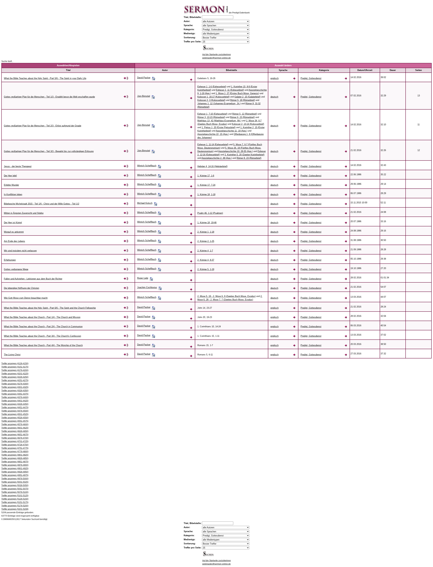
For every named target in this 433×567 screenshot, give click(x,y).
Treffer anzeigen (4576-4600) (14, 424)
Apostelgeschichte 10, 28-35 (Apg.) (235, 151)
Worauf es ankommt (14, 232)
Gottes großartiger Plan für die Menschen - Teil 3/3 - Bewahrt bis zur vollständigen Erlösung (49, 151)
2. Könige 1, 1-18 (205, 232)
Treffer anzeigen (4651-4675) (14, 434)
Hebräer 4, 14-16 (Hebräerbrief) (212, 166)
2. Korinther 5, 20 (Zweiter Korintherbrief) (244, 154)
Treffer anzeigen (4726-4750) (14, 445)
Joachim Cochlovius (147, 287)
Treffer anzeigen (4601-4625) (14, 428)
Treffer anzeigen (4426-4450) (14, 404)
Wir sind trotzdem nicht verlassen (20, 250)
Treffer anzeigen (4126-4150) (14, 363)
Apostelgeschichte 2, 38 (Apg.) (216, 158)
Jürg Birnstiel (143, 96)
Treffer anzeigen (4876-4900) (14, 465)
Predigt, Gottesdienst (311, 78)
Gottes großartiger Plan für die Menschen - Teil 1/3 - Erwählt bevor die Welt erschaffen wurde (49, 96)
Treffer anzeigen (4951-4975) (14, 475)
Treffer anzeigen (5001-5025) (14, 482)
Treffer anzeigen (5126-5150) (14, 499)
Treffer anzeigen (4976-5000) (14, 478)
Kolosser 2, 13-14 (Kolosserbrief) (248, 124)
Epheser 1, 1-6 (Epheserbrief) (211, 86)
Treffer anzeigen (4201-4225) (14, 373)
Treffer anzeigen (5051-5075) (14, 489)
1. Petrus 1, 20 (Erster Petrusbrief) (218, 127)
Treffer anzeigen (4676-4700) (14, 438)
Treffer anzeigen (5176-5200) (14, 506)
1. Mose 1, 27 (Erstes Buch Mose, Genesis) (237, 93)
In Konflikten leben (13, 194)
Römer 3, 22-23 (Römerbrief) (211, 117)
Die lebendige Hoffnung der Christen (21, 288)
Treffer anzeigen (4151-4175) (14, 367)
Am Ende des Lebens (14, 241)
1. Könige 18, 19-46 (206, 222)
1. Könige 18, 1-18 (206, 194)
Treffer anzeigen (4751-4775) (14, 448)
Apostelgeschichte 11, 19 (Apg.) (231, 131)
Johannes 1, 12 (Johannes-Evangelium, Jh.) (219, 103)
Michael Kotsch (144, 203)
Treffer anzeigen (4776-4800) (14, 451)
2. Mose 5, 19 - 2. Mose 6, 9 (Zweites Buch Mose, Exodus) (226, 296)
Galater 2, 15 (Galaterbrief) (247, 96)
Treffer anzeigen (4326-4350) (14, 390)
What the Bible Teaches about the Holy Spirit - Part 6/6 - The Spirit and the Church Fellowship (50, 308)
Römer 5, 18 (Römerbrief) (242, 100)
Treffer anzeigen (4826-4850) (14, 458)
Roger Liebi (142, 278)
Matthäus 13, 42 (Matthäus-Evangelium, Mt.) (219, 120)
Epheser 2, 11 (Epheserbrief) (230, 90)
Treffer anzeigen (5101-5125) (14, 495)
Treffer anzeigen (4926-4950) (14, 472)
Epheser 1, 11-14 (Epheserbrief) (212, 144)
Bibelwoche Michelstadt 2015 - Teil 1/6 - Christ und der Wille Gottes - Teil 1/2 (41, 203)
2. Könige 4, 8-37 (205, 260)
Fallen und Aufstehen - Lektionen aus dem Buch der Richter (33, 278)
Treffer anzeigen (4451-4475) (14, 407)
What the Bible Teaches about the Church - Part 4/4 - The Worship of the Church (43, 345)
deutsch (274, 96)
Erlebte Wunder (11, 185)
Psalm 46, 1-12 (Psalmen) (210, 213)
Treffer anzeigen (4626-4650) (14, 431)
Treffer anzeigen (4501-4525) (14, 414)
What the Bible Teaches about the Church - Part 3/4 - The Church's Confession (42, 336)
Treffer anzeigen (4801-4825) (14, 455)
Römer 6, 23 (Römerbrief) (242, 117)
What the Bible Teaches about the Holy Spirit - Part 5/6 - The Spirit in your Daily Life (45, 78)
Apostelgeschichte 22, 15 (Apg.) (213, 134)
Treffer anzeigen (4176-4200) (14, 370)
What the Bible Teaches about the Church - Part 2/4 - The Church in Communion (43, 326)
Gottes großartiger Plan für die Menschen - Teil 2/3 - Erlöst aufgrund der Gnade (42, 125)
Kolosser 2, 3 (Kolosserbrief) (211, 100)
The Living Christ (12, 354)
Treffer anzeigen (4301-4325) (14, 387)
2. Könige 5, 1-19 (205, 269)
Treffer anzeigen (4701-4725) (14, 441)
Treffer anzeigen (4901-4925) (14, 468)
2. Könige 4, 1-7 (205, 250)
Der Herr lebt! (10, 175)
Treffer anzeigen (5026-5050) (14, 485)
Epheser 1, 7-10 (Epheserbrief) (212, 114)
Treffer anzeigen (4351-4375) (14, 394)
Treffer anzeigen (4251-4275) (14, 380)
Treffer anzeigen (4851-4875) (14, 462)
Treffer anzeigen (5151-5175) (14, 502)
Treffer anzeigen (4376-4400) (14, 397)
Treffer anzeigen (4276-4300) (14, 384)
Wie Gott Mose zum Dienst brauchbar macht (26, 298)
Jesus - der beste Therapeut (17, 166)
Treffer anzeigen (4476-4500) (14, 411)
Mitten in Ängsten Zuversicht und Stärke (23, 213)
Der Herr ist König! (13, 222)
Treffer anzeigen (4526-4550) (14, 417)
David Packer (143, 77)
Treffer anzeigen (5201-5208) (14, 509)
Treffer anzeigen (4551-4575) (14, 421)
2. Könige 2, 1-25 (205, 241)
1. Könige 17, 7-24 (206, 185)
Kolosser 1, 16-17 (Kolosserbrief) (213, 96)
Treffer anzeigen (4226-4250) (14, 377)
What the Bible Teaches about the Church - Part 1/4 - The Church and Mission (42, 317)
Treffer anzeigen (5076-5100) (14, 492)
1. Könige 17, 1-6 (205, 175)
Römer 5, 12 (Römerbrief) (244, 114)
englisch (274, 78)
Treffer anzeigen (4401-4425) (14, 401)
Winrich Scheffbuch (146, 165)
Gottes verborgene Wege (16, 269)
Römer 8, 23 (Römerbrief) (249, 158)
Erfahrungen (10, 260)
